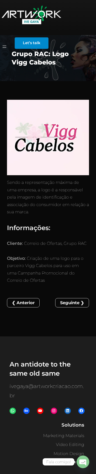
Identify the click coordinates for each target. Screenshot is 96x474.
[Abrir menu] (4, 47)
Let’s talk (31, 43)
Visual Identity (69, 462)
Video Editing (70, 444)
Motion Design (69, 453)
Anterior (26, 302)
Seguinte (69, 302)
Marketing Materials (63, 435)
